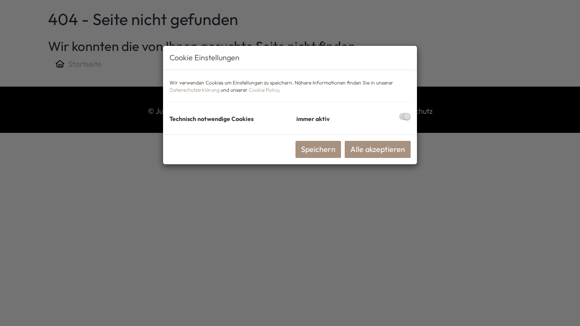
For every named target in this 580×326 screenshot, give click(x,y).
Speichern (318, 149)
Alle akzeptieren (377, 149)
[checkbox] (405, 116)
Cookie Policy (264, 90)
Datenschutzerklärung (194, 90)
